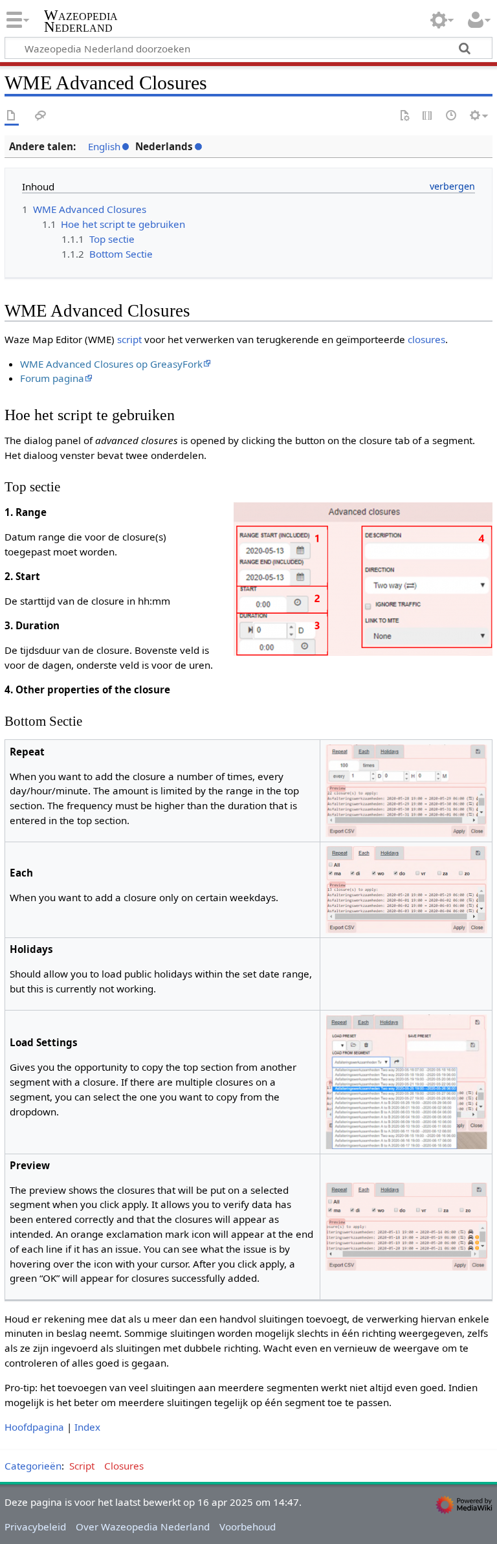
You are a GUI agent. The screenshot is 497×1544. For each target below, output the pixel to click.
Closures (124, 1465)
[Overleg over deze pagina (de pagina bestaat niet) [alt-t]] (41, 116)
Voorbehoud (247, 1526)
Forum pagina (52, 378)
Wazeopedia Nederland (81, 21)
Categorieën (33, 1465)
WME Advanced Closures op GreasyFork (111, 363)
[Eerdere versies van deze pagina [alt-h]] (452, 116)
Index (87, 1426)
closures (426, 339)
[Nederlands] (404, 116)
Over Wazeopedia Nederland (143, 1526)
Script (81, 1465)
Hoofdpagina (34, 1426)
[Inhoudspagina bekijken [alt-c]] (12, 116)
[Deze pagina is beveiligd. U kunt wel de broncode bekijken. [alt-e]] (428, 116)
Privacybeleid (35, 1526)
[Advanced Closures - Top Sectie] (363, 577)
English (104, 146)
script (129, 339)
